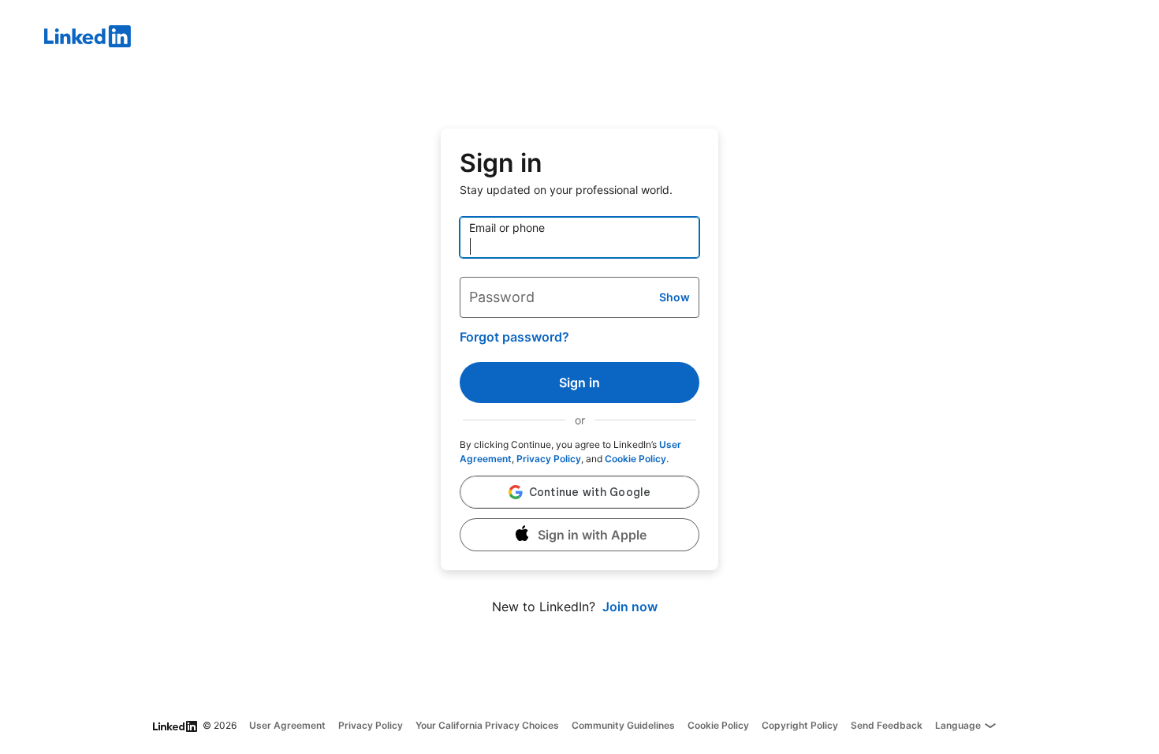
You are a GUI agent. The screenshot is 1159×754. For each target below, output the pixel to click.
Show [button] (674, 297)
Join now (630, 606)
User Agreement (287, 725)
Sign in (579, 382)
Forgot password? (514, 337)
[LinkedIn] (601, 38)
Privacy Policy (548, 459)
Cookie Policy (635, 459)
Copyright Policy (800, 725)
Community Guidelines (623, 725)
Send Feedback (886, 725)
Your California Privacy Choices (487, 725)
